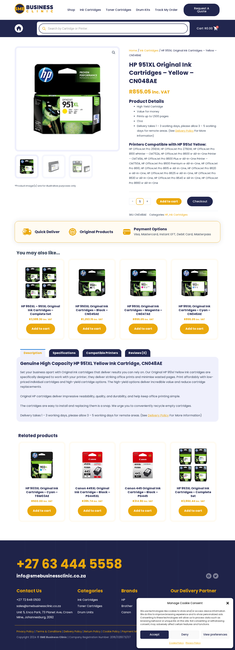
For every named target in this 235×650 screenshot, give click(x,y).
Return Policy (92, 631)
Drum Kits (143, 10)
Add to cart (169, 201)
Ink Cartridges (90, 10)
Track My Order (166, 10)
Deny (185, 634)
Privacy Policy (193, 642)
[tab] (32, 353)
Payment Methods (134, 631)
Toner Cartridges (118, 10)
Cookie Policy (176, 642)
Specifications (64, 353)
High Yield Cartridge (150, 106)
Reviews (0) (138, 353)
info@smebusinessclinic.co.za (51, 576)
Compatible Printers (102, 353)
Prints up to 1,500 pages (153, 116)
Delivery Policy (184, 131)
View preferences (215, 634)
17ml (140, 121)
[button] (227, 603)
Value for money (148, 111)
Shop (71, 10)
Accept (155, 634)
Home (133, 50)
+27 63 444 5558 (69, 564)
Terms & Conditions (49, 631)
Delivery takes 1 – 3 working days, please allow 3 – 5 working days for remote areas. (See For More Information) (176, 131)
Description (33, 353)
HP (166, 215)
